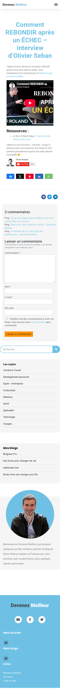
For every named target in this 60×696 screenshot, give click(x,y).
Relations (7, 397)
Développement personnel (16, 377)
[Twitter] (41, 619)
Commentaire (12, 253)
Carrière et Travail (12, 370)
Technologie (9, 417)
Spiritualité (8, 410)
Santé (6, 403)
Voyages (7, 424)
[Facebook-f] (30, 619)
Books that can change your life (20, 474)
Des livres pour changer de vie (19, 460)
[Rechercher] (56, 349)
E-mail (9, 297)
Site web (9, 308)
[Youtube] (18, 619)
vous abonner (38, 322)
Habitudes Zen (11, 467)
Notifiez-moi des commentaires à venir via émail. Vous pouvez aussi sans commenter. (29, 322)
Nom (8, 286)
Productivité (9, 390)
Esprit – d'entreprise (13, 383)
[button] (56, 4)
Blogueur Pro (10, 454)
